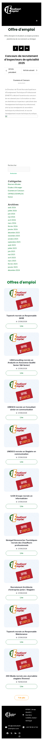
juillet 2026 (12, 211)
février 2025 (13, 264)
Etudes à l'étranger (15, 187)
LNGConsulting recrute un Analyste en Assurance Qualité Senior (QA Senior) (21, 362)
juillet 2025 (12, 248)
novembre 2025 (14, 236)
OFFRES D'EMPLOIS (16, 194)
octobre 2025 (13, 239)
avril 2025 (12, 258)
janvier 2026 (13, 229)
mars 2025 (12, 261)
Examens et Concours (16, 191)
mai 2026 (11, 217)
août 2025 (12, 245)
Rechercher (12, 165)
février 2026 (13, 226)
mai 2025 (11, 254)
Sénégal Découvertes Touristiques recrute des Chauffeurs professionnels (21, 542)
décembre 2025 (14, 233)
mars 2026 (12, 223)
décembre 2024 (14, 270)
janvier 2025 (13, 267)
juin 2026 (11, 214)
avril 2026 (12, 220)
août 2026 (12, 207)
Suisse (10, 197)
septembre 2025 (14, 242)
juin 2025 (11, 251)
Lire (21, 326)
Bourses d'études (14, 184)
